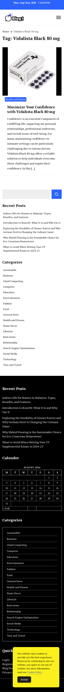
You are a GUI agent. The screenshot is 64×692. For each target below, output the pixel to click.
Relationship (10, 342)
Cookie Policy (34, 672)
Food (6, 309)
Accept (24, 679)
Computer (9, 286)
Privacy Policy (11, 672)
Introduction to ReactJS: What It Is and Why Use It (32, 222)
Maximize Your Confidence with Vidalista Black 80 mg (31, 109)
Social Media (10, 353)
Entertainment (11, 298)
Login (6, 660)
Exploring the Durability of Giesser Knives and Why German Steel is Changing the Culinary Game (31, 422)
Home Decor (10, 325)
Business (8, 275)
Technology (9, 359)
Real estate (9, 337)
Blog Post (8, 668)
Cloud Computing (13, 281)
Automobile (9, 270)
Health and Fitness (16, 99)
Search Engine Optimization (19, 348)
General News (11, 314)
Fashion (7, 303)
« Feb (6, 508)
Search (57, 194)
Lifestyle (8, 331)
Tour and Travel (12, 365)
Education (8, 292)
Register (7, 664)
